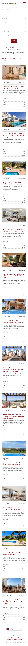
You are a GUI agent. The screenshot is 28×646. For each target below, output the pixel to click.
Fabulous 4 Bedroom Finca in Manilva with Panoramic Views (12, 183)
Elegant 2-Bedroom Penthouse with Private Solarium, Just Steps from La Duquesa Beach (13, 369)
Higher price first (6, 60)
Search (14, 40)
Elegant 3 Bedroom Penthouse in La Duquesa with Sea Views (13, 508)
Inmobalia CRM (14, 643)
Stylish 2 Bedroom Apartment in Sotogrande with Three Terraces (13, 230)
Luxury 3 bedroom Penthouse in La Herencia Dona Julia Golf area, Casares (14, 601)
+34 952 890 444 (14, 637)
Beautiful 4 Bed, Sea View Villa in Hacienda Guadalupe (13, 553)
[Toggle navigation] (24, 3)
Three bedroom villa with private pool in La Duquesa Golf (13, 87)
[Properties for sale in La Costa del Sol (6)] (20, 629)
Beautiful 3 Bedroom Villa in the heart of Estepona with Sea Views (13, 321)
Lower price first (16, 58)
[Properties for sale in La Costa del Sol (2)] (18, 629)
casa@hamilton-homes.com (14, 639)
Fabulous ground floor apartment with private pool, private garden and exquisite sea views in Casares (13, 135)
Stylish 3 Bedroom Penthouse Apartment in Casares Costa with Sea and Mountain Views (13, 416)
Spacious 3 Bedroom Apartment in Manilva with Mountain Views (14, 463)
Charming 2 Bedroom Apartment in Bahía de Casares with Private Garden (14, 275)
